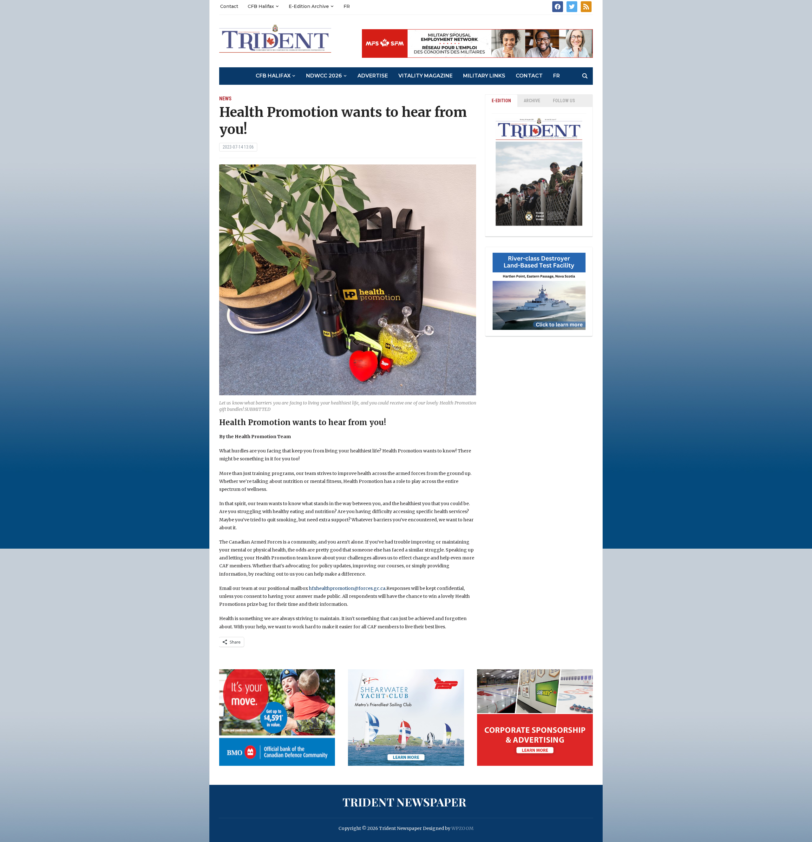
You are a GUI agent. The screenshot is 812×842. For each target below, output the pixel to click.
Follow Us (564, 100)
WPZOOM (462, 828)
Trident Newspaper (404, 801)
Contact (229, 6)
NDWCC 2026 (324, 76)
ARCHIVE (532, 100)
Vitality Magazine (425, 76)
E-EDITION (501, 100)
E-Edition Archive (309, 6)
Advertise (372, 76)
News (225, 99)
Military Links (484, 76)
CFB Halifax (261, 6)
